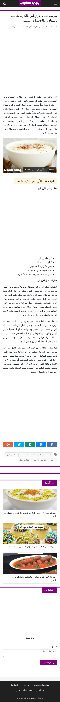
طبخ (36, 26)
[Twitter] (19, 444)
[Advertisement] (30, 62)
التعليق (54, 646)
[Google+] (8, 444)
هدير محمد (48, 26)
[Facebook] (52, 444)
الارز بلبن (24, 455)
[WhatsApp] (30, 444)
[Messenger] (41, 444)
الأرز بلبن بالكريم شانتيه (41, 455)
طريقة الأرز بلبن (39, 460)
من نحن (26, 685)
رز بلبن (52, 460)
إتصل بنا (14, 685)
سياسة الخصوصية (41, 685)
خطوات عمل (12, 455)
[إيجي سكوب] (30, 3)
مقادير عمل (24, 460)
